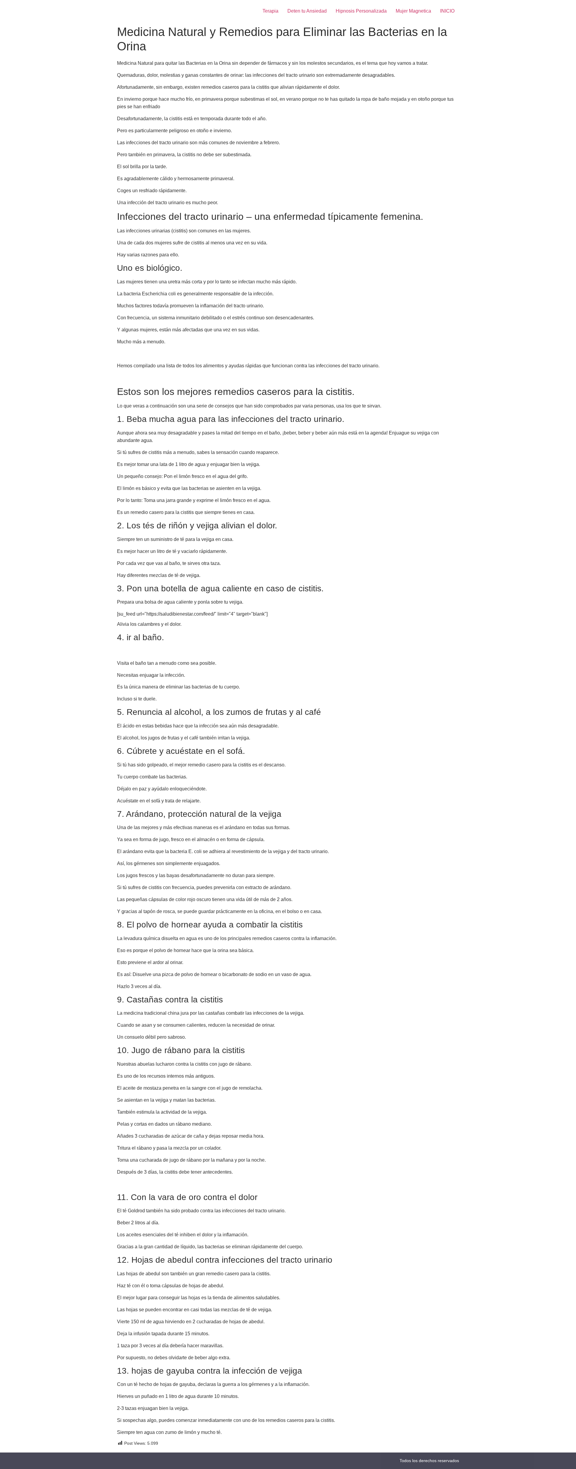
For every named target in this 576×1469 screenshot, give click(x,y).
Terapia (270, 10)
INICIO (447, 10)
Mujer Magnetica (413, 10)
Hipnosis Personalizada (361, 10)
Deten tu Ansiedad (307, 10)
